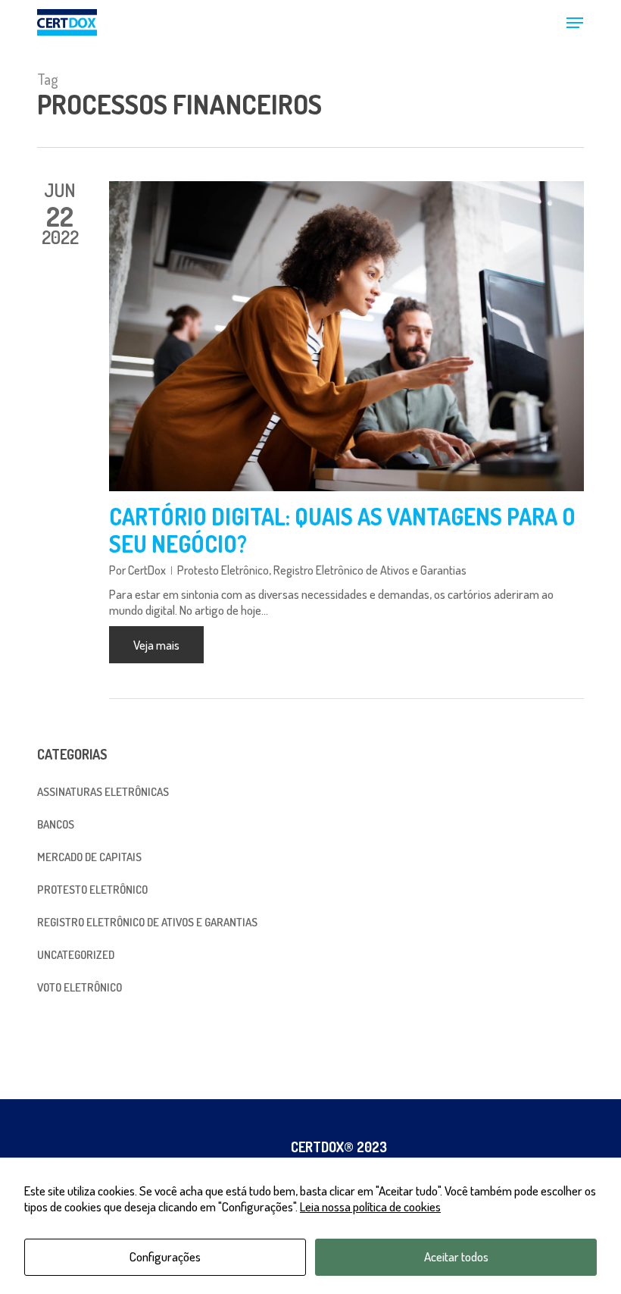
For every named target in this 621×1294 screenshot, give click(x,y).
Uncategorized (75, 955)
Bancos (55, 824)
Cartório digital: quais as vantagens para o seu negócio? (342, 530)
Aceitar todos (456, 1256)
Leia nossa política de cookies (370, 1206)
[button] (574, 22)
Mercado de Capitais (89, 857)
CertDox (147, 570)
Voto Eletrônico (79, 987)
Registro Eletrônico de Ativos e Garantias (370, 570)
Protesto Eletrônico (223, 570)
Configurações (165, 1256)
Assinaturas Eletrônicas (103, 792)
